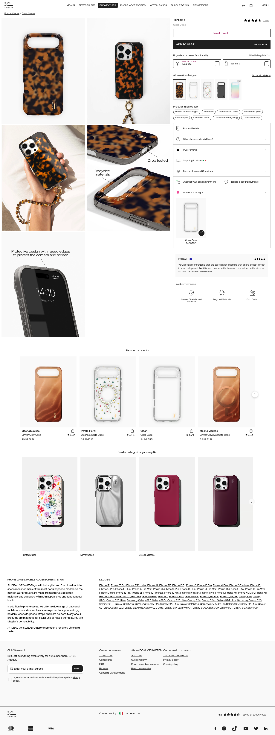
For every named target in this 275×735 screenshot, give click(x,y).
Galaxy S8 (239, 608)
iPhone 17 (104, 585)
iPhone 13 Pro (236, 589)
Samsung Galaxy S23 (249, 600)
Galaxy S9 (213, 608)
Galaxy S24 (193, 600)
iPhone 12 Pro (123, 593)
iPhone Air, (153, 585)
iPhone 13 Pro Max (255, 589)
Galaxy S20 (116, 608)
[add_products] (201, 233)
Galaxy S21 (232, 604)
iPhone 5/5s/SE (229, 596)
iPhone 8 (136, 596)
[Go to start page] (8, 5)
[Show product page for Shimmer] (235, 89)
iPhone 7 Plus (176, 596)
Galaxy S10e (199, 608)
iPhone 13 (223, 589)
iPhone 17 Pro (118, 585)
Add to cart (222, 44)
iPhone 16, (191, 585)
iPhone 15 (255, 585)
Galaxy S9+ (226, 608)
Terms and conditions (175, 655)
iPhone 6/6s (191, 596)
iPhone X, (104, 596)
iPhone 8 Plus (149, 596)
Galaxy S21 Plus (248, 604)
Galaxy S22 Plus (169, 604)
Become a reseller (141, 668)
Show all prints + (261, 75)
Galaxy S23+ (106, 604)
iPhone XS (231, 593)
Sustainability (139, 660)
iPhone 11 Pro (207, 593)
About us (136, 655)
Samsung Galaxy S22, (147, 604)
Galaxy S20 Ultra (154, 608)
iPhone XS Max (246, 593)
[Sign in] (243, 5)
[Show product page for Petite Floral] (207, 89)
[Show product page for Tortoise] (179, 89)
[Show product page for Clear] (193, 89)
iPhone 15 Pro (106, 589)
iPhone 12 (137, 593)
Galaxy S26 (245, 596)
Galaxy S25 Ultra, (177, 600)
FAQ (101, 664)
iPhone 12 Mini (171, 593)
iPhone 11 (219, 593)
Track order (105, 655)
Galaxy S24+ (209, 600)
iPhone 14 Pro (171, 589)
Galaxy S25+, (159, 600)
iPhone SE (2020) (120, 596)
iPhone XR (261, 593)
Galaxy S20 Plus (134, 608)
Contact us (105, 660)
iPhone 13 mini (107, 593)
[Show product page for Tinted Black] (221, 89)
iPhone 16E (178, 585)
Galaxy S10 (170, 608)
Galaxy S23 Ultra (124, 604)
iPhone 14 (158, 589)
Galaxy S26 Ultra (116, 600)
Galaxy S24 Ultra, (226, 600)
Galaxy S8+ (252, 608)
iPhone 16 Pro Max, (239, 585)
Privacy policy (170, 660)
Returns (103, 668)
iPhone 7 (163, 596)
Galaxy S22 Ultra (189, 604)
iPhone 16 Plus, (221, 585)
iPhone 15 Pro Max (142, 589)
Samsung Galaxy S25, (139, 600)
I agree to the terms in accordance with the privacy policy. (46, 679)
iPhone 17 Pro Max (136, 585)
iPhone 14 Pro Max (207, 589)
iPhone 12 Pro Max (153, 593)
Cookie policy (170, 664)
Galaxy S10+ (184, 608)
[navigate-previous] (255, 394)
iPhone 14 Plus (187, 589)
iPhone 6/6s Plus (209, 596)
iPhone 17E (165, 585)
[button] (243, 714)
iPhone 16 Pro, (204, 585)
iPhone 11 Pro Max (189, 593)
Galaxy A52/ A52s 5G (212, 604)
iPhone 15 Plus (123, 589)
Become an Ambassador (145, 664)
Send (77, 669)
